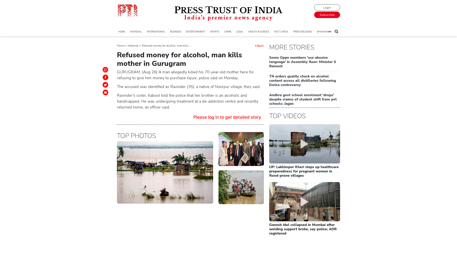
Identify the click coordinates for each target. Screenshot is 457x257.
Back (260, 45)
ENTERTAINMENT (195, 31)
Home (121, 46)
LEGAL (239, 31)
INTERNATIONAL (156, 31)
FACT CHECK (281, 31)
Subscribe (327, 15)
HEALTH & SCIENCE (258, 31)
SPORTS (214, 31)
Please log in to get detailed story (227, 117)
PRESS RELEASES (302, 31)
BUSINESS (175, 31)
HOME (121, 31)
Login (327, 8)
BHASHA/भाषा (324, 31)
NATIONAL (136, 31)
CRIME (227, 31)
